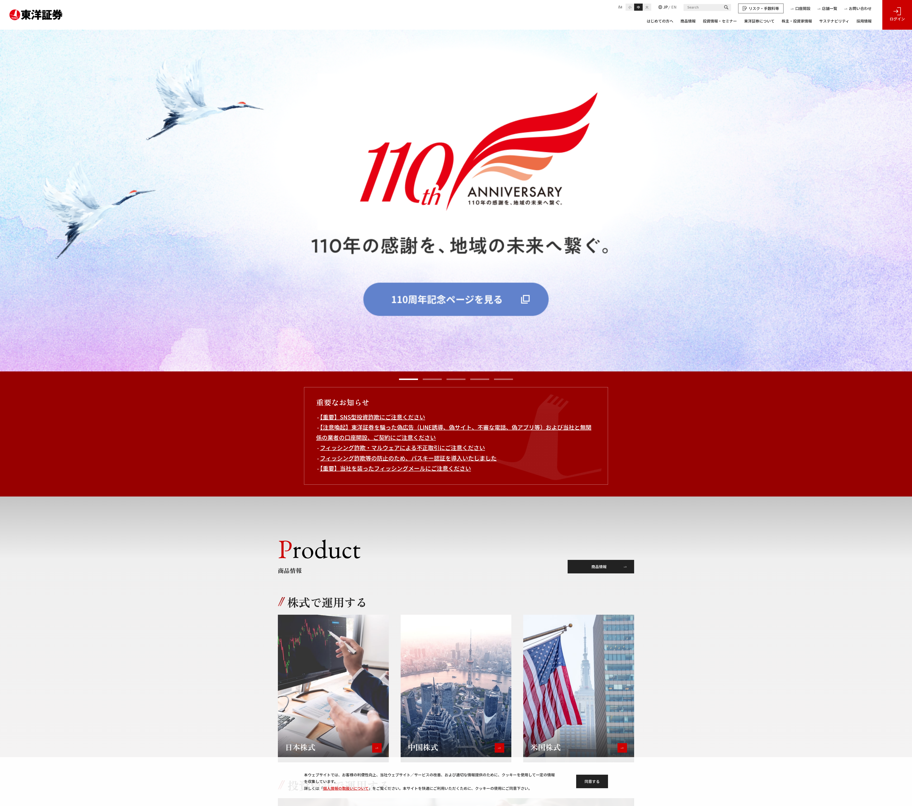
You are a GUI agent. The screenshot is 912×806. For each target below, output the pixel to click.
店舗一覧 (829, 8)
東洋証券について (759, 21)
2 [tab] (432, 379)
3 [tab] (456, 379)
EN (673, 7)
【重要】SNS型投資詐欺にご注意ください (372, 417)
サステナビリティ (834, 21)
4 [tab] (479, 379)
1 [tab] (408, 379)
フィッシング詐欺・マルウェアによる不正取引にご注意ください (402, 447)
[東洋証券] (36, 13)
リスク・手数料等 (764, 8)
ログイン (897, 19)
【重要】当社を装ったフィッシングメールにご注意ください (395, 468)
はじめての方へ (660, 21)
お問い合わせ (860, 8)
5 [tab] (503, 379)
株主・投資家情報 (797, 21)
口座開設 (802, 8)
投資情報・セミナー (720, 21)
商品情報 (688, 21)
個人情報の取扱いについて (346, 788)
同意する (592, 781)
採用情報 (864, 21)
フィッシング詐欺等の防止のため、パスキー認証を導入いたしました (408, 458)
